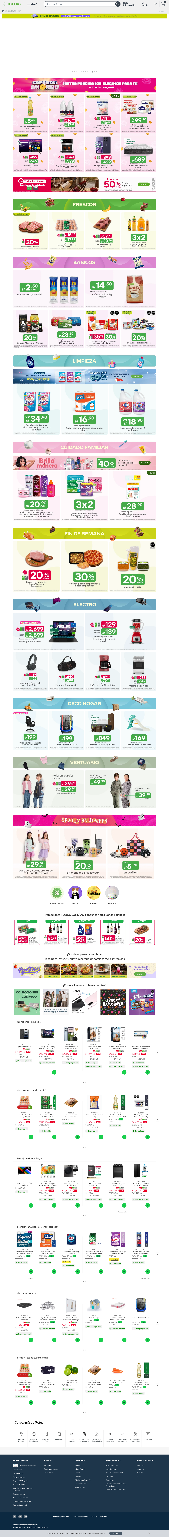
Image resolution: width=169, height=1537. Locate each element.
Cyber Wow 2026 (81, 1484)
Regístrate (47, 1465)
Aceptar (116, 1533)
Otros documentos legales (22, 1501)
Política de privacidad (99, 1516)
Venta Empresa (111, 1469)
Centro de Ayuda (19, 1494)
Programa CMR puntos (21, 1481)
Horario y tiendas (19, 1484)
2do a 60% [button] (114, 1259)
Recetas (77, 1465)
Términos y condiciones (61, 1516)
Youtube (140, 1473)
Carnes (77, 1473)
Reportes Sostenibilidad (114, 1473)
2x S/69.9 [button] (67, 1262)
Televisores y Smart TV (83, 1480)
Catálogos (109, 1476)
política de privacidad (90, 1533)
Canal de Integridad (20, 1505)
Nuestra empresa (112, 1465)
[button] (82, 4)
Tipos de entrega (18, 1477)
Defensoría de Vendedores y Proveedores (116, 1485)
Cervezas (78, 1476)
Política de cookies (81, 1516)
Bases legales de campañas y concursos (23, 1489)
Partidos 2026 (80, 1487)
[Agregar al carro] (54, 1072)
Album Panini (79, 1469)
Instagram (140, 1469)
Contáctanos (17, 1470)
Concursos (109, 1480)
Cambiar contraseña (51, 1469)
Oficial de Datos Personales (115, 1490)
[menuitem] (161, 11)
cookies (102, 1533)
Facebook (140, 1465)
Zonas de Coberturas (20, 1498)
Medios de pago (18, 1473)
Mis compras (48, 1473)
